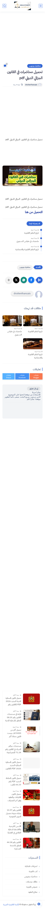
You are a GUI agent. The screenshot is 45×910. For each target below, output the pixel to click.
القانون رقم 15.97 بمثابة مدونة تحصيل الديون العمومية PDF (13, 813)
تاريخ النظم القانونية (31, 232)
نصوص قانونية (32, 886)
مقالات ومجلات (32, 881)
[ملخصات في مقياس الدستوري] (12, 320)
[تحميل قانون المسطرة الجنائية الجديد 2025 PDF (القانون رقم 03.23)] (31, 763)
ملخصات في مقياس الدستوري (27, 241)
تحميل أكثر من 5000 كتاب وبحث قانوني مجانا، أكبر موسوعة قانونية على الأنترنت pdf (13, 733)
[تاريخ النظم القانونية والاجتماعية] (32, 343)
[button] (31, 280)
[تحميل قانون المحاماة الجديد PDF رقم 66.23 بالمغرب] (31, 779)
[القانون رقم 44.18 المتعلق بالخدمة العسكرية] (31, 843)
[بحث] (4, 6)
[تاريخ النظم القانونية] (32, 320)
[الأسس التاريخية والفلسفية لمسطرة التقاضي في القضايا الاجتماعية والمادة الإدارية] (31, 827)
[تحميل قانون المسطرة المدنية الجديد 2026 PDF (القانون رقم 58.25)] (31, 699)
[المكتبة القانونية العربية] (22, 6)
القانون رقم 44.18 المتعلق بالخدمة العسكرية (14, 845)
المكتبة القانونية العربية (11, 904)
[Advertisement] (22, 39)
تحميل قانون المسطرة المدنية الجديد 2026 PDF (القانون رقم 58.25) (13, 701)
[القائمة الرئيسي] (40, 6)
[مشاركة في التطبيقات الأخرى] (9, 280)
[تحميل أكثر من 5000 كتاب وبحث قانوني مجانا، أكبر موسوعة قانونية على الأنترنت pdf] (31, 730)
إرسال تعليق (34, 388)
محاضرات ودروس (35, 66)
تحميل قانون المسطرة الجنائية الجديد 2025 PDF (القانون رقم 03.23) (13, 766)
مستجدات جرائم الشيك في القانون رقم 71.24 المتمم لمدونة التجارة (13, 749)
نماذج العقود (33, 892)
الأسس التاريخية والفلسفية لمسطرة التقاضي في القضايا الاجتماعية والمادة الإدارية (14, 830)
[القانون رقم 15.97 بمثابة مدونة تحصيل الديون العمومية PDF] (31, 811)
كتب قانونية (33, 871)
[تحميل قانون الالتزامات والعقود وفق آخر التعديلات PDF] (31, 795)
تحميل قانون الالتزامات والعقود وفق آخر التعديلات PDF (14, 797)
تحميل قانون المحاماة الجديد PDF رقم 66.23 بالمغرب (13, 781)
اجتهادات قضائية (31, 866)
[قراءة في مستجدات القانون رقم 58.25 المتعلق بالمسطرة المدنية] (31, 715)
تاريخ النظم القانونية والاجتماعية (27, 249)
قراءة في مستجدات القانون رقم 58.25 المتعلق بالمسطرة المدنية (13, 717)
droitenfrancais (31, 84)
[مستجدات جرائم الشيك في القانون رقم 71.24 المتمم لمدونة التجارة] (31, 746)
